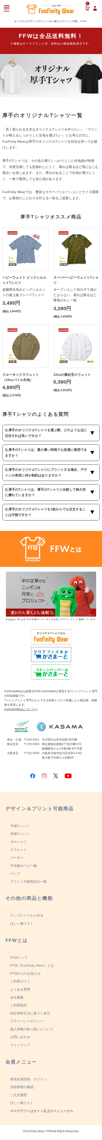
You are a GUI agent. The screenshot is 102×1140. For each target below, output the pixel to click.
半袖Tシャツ (19, 826)
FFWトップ (19, 957)
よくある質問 (20, 989)
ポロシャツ (18, 842)
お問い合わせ (20, 1037)
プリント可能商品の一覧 (28, 881)
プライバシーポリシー (26, 1021)
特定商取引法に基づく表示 (30, 1013)
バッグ (15, 873)
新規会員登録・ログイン (28, 1079)
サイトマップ (20, 1045)
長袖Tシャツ (19, 834)
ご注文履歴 (18, 1095)
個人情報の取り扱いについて (31, 1029)
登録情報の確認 (21, 1087)
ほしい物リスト (21, 923)
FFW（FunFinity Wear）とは (32, 965)
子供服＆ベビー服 (23, 866)
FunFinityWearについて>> (21, 709)
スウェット (18, 849)
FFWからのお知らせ (25, 973)
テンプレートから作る (26, 915)
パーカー (16, 858)
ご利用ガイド (20, 981)
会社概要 (16, 997)
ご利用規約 (18, 1005)
